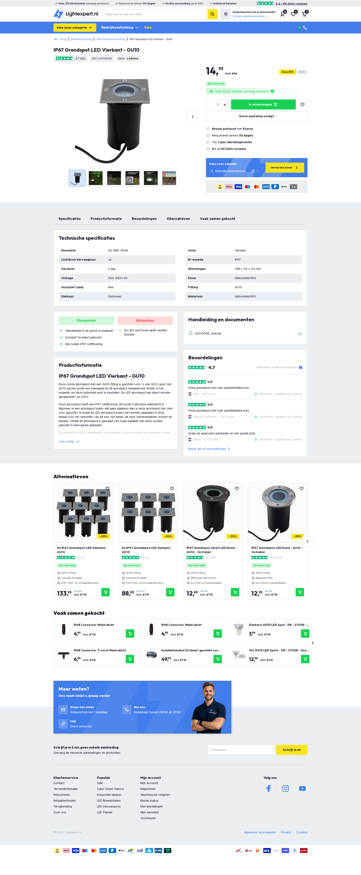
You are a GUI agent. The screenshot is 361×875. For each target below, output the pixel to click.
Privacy (286, 832)
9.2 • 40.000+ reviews (292, 3)
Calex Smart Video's (110, 789)
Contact (58, 783)
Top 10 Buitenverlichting (110, 39)
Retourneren (61, 795)
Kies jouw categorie (72, 27)
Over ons (59, 812)
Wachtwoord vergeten (155, 795)
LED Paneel (104, 812)
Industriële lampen (109, 795)
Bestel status (149, 800)
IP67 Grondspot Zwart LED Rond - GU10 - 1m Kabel (212, 550)
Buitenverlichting (81, 39)
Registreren (148, 789)
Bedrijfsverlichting (117, 27)
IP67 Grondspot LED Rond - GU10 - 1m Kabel (277, 550)
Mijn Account (149, 783)
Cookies (302, 832)
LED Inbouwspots (109, 806)
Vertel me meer (281, 167)
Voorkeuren (148, 818)
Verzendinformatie (65, 789)
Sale (148, 27)
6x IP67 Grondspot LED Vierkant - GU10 (147, 550)
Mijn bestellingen (151, 806)
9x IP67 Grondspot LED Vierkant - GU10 (82, 550)
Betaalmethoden (64, 800)
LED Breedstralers (109, 800)
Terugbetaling (62, 806)
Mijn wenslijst (149, 812)
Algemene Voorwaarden (260, 832)
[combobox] (155, 14)
